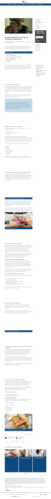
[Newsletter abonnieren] (44, 37)
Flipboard (45, 494)
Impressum (6, 444)
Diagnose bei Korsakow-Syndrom (40, 74)
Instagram (42, 494)
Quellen (7, 441)
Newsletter (38, 48)
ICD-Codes (13, 441)
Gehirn (19, 89)
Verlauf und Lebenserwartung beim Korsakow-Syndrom (41, 71)
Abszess (37, 23)
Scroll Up (1, 249)
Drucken (23, 441)
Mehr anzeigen (8, 61)
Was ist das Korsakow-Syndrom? (10, 54)
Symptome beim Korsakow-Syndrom (11, 55)
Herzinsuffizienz (38, 20)
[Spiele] (44, 1)
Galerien (38, 46)
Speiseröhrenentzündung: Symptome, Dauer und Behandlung (39, 460)
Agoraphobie (38, 26)
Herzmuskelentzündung (39, 22)
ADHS (37, 25)
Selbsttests (38, 49)
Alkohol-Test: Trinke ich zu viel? (18, 220)
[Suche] (46, 1)
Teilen (18, 441)
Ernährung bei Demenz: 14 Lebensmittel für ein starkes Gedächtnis (18, 422)
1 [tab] (24, 473)
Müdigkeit (7, 146)
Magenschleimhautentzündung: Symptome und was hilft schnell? (25, 460)
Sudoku (38, 51)
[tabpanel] (11, 460)
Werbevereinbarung (14, 494)
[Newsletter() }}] (41, 1)
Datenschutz (9, 444)
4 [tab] (26, 473)
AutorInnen (24, 494)
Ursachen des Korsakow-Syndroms (11, 58)
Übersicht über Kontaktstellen (10, 395)
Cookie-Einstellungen (20, 494)
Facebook (41, 494)
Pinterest (44, 494)
